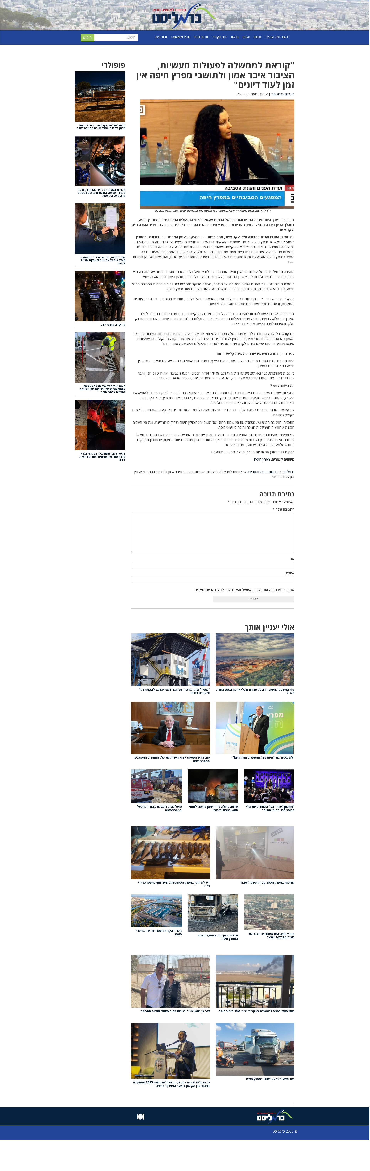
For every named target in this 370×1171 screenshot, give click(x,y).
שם (292, 558)
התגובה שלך (283, 509)
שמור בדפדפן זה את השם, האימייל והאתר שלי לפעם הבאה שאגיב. (244, 590)
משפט (246, 37)
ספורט (257, 37)
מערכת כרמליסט (283, 94)
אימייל (289, 573)
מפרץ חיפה (262, 459)
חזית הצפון (161, 37)
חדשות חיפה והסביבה (277, 37)
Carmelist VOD (180, 37)
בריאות (235, 37)
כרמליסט (288, 471)
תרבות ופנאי (201, 37)
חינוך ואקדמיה (219, 37)
